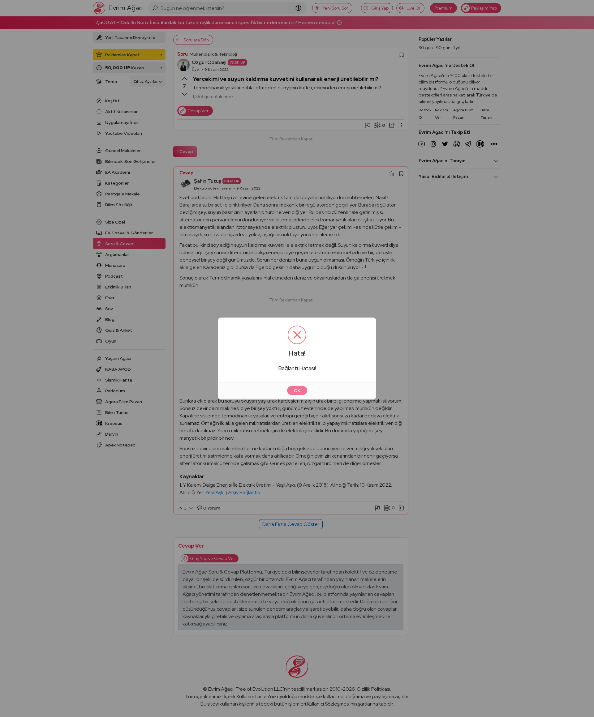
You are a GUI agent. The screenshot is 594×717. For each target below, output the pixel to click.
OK (297, 390)
